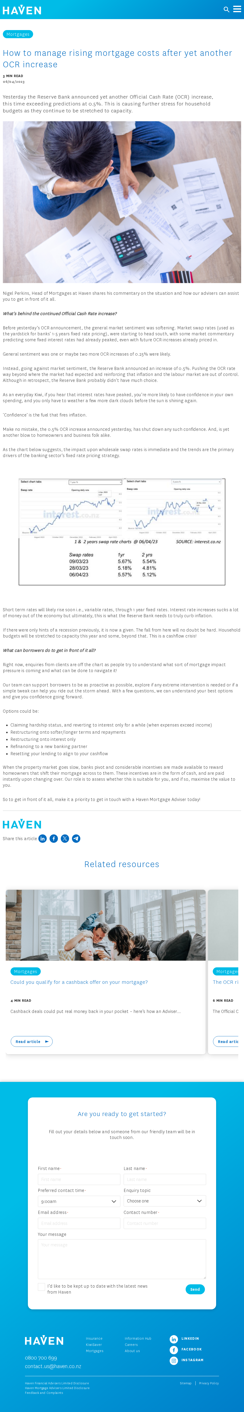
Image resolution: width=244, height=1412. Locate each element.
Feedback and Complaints (44, 1393)
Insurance (94, 1338)
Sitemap (186, 1383)
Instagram (192, 1359)
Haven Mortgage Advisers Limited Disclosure (57, 1388)
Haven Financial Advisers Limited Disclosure (57, 1383)
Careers (131, 1344)
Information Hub (138, 1338)
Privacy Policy (209, 1383)
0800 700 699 (41, 1357)
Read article (28, 1041)
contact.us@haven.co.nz (53, 1366)
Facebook (191, 1349)
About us (132, 1351)
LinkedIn (189, 1338)
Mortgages (94, 1351)
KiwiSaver (94, 1344)
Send (195, 1289)
